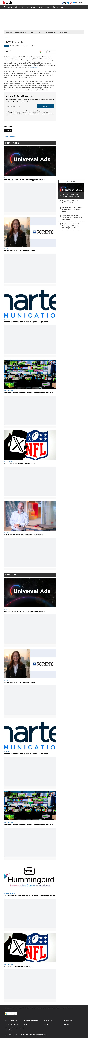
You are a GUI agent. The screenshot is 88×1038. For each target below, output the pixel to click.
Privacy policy (48, 1020)
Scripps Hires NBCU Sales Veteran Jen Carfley (70, 202)
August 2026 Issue (20, 32)
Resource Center (43, 7)
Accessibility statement (11, 1024)
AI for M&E (63, 32)
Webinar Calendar (50, 32)
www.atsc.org (34, 67)
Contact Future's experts (31, 1020)
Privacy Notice (9, 112)
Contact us (47, 1024)
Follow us (43, 52)
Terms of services (26, 111)
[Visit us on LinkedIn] (68, 3)
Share (8, 52)
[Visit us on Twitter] (65, 3)
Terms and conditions (11, 1020)
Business (7, 37)
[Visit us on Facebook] (63, 3)
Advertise (66, 1024)
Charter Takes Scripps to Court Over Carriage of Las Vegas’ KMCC (72, 209)
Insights (17, 7)
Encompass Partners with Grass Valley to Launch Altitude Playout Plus (72, 217)
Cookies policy (68, 1020)
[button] (82, 2)
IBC (32, 32)
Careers (26, 1024)
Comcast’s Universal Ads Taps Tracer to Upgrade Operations (72, 195)
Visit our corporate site (65, 1008)
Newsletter (52, 52)
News (10, 7)
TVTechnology (15, 45)
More (63, 7)
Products (25, 7)
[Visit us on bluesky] (74, 3)
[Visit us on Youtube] (71, 3)
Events (33, 7)
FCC (39, 32)
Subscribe (55, 7)
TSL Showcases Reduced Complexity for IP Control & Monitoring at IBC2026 (71, 226)
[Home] (4, 7)
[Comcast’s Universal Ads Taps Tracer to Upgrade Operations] (71, 191)
